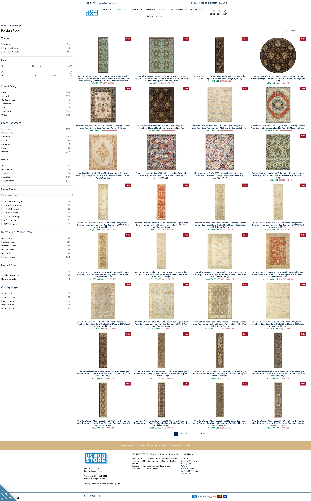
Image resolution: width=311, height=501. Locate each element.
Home (4, 25)
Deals (161, 9)
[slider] (2, 72)
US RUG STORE (95, 496)
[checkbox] (37, 44)
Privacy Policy (186, 463)
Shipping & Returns (189, 461)
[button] (8, 492)
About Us (185, 458)
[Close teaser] (18, 498)
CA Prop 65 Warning (189, 471)
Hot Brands (196, 9)
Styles (119, 9)
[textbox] (19, 66)
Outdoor (150, 9)
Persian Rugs (15, 25)
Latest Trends (175, 9)
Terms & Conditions (189, 468)
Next (203, 433)
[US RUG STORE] (92, 12)
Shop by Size (153, 16)
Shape (105, 9)
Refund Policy (186, 466)
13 (195, 433)
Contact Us (186, 473)
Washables (135, 9)
